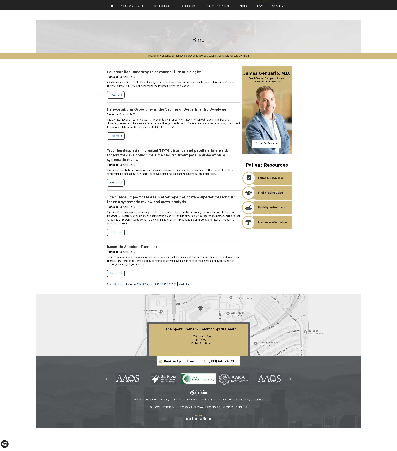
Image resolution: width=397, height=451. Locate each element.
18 (140, 284)
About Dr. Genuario (131, 6)
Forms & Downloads (270, 178)
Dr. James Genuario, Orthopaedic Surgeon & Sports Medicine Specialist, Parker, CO (195, 55)
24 (161, 284)
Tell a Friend (208, 399)
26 (168, 284)
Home (112, 6)
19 (143, 284)
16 (134, 284)
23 (158, 284)
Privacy (165, 399)
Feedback (192, 399)
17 (137, 284)
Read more (116, 94)
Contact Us (278, 6)
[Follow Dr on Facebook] (192, 393)
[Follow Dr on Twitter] (198, 393)
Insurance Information (272, 222)
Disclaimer (151, 399)
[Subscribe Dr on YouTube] (205, 393)
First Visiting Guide (270, 193)
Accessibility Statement (249, 399)
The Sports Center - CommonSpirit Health (200, 329)
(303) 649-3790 (221, 361)
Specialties (188, 6)
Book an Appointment (180, 362)
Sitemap (178, 399)
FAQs (260, 6)
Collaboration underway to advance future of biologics (154, 72)
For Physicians (161, 6)
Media (243, 6)
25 (165, 284)
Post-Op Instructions (271, 208)
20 (146, 284)
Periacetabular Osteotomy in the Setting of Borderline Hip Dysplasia (166, 109)
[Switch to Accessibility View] (5, 444)
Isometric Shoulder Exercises (132, 247)
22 (154, 284)
